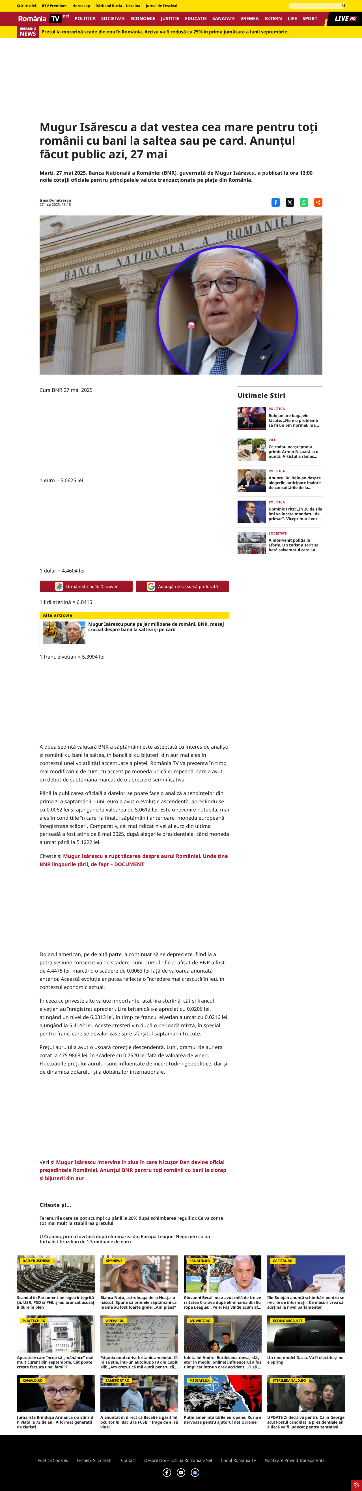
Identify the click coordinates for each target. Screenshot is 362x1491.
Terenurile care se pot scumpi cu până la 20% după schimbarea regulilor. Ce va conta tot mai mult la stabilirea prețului (131, 1221)
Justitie (170, 18)
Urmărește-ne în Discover (92, 586)
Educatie (196, 18)
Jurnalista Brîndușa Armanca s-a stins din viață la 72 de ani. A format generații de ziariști (55, 1422)
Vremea (249, 18)
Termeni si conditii (94, 1460)
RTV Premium (54, 6)
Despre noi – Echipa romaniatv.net (178, 1460)
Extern (273, 18)
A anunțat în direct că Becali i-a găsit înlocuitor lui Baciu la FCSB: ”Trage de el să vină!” (139, 1422)
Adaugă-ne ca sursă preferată (188, 586)
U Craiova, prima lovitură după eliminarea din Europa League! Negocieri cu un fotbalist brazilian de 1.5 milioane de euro (125, 1239)
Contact (128, 1460)
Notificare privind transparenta (295, 1460)
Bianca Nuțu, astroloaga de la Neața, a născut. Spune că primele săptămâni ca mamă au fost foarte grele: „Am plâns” (138, 1302)
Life (292, 18)
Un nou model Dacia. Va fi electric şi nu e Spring (305, 1360)
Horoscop (81, 6)
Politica (85, 18)
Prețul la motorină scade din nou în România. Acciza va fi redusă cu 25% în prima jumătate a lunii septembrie (164, 32)
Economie (142, 18)
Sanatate (223, 18)
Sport (310, 18)
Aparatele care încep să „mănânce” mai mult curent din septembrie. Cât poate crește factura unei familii (55, 1362)
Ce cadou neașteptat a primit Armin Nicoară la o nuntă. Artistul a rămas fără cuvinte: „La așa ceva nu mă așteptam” (293, 452)
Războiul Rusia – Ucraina (118, 6)
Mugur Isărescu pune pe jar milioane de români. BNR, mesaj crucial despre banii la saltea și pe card (156, 626)
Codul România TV (238, 1460)
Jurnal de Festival (161, 6)
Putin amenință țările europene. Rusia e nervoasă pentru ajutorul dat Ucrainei (222, 1420)
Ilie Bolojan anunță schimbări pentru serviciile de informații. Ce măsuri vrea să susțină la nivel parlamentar (305, 1302)
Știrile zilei (26, 6)
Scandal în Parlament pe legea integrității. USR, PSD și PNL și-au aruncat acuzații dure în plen (55, 1302)
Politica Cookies (53, 1460)
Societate (113, 18)
